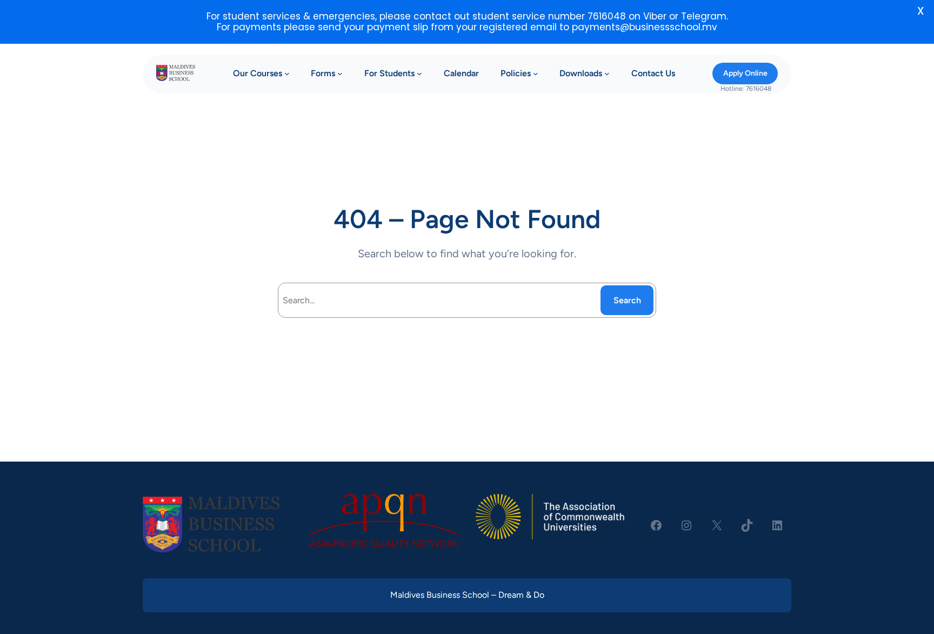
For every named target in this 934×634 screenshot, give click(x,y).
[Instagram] (686, 525)
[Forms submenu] (340, 73)
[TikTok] (746, 525)
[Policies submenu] (535, 73)
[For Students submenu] (419, 73)
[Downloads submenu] (607, 73)
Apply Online (745, 73)
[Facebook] (656, 525)
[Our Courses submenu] (287, 73)
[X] (716, 525)
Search (627, 300)
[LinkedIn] (777, 525)
